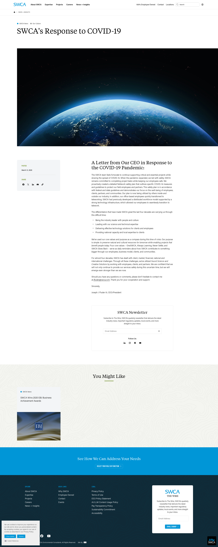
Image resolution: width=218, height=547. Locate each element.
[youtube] (49, 536)
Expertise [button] (49, 4)
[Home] (14, 12)
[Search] (177, 4)
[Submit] (159, 331)
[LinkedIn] (124, 343)
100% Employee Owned (145, 4)
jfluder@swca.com (102, 279)
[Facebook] (135, 343)
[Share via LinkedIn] (33, 184)
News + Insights (24, 12)
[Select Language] (202, 4)
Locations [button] (170, 4)
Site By (80, 542)
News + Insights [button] (83, 4)
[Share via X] (28, 184)
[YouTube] (140, 343)
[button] (11, 541)
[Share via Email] (38, 184)
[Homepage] (20, 4)
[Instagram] (130, 343)
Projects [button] (59, 4)
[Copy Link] (42, 184)
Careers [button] (69, 4)
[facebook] (42, 536)
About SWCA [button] (36, 4)
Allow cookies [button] (10, 536)
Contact (160, 4)
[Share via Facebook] (23, 184)
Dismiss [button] (21, 536)
